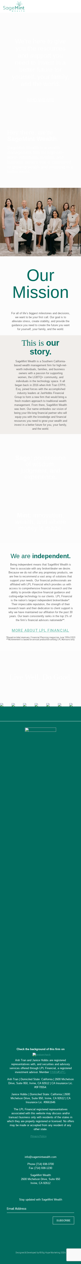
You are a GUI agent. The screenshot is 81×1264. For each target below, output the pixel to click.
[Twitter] (38, 1258)
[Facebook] (32, 1258)
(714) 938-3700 (45, 1164)
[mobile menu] (75, 6)
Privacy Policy (39, 1136)
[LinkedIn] (43, 1258)
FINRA (54, 1072)
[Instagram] (49, 1258)
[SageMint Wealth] (14, 6)
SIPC (62, 1072)
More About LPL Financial (40, 630)
